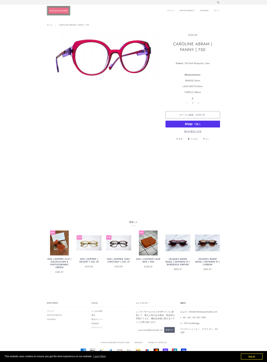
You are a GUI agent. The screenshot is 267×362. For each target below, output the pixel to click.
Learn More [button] (99, 356)
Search (139, 342)
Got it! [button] (251, 356)
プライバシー (97, 327)
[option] (104, 119)
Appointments (187, 10)
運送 (93, 315)
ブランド (170, 10)
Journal (204, 10)
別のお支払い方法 (192, 131)
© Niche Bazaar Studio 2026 (114, 342)
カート (217, 10)
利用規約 (95, 323)
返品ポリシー (97, 319)
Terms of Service (157, 342)
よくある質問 (97, 311)
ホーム (50, 25)
